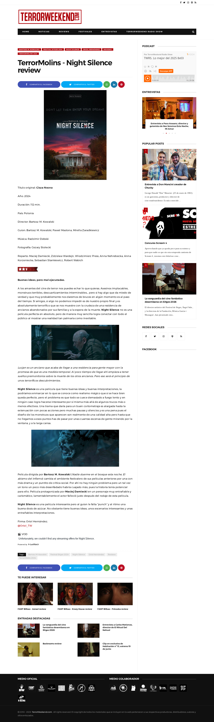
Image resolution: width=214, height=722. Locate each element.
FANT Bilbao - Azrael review (32, 609)
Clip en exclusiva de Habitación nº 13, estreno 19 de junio (116, 646)
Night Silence (72, 49)
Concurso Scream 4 (156, 243)
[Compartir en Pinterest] (121, 84)
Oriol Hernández (91, 49)
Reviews (64, 32)
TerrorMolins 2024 (28, 53)
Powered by (23, 544)
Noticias (44, 32)
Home (25, 32)
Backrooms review (52, 644)
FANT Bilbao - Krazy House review (75, 609)
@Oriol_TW (25, 525)
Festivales (85, 32)
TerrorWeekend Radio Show (144, 32)
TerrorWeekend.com (42, 712)
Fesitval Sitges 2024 (52, 49)
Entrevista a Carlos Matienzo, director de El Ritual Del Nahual (117, 627)
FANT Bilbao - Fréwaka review (112, 609)
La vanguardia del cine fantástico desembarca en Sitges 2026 (56, 627)
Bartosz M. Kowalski (29, 49)
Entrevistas (109, 32)
